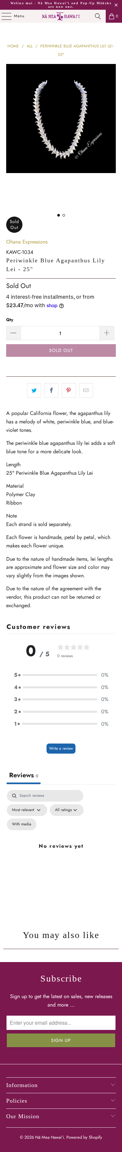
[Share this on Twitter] (34, 390)
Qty (9, 320)
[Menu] (3, 16)
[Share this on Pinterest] (69, 390)
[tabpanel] (61, 854)
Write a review (61, 748)
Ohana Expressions (26, 241)
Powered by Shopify (84, 1137)
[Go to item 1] (58, 215)
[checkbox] (21, 824)
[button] (61, 675)
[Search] (98, 16)
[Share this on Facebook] (51, 390)
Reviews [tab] (23, 775)
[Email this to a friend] (86, 390)
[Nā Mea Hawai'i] (61, 16)
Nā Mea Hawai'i (49, 1137)
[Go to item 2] (63, 215)
